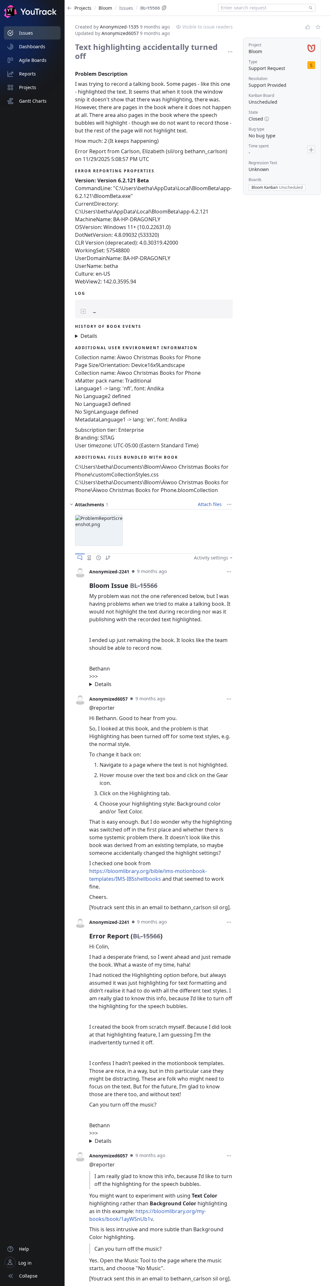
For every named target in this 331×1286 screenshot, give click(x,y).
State (253, 112)
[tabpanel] (154, 627)
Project (255, 45)
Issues (126, 8)
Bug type (256, 129)
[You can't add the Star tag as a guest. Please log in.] (318, 26)
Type (253, 61)
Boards (255, 179)
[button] (99, 530)
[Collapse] (71, 504)
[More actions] (228, 571)
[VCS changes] (108, 558)
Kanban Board (261, 95)
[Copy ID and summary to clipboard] (164, 8)
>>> (160, 680)
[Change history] (98, 558)
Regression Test (263, 163)
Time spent (259, 146)
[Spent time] (89, 558)
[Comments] (80, 558)
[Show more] (230, 51)
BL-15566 (150, 8)
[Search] (309, 7)
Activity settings (211, 558)
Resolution (258, 78)
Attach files (210, 504)
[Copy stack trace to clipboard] (222, 306)
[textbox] (262, 8)
